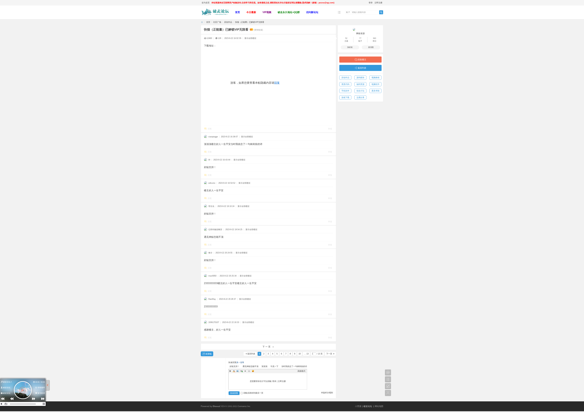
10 (300, 354)
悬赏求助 (375, 91)
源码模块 (360, 77)
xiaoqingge (213, 137)
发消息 (371, 47)
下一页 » (268, 346)
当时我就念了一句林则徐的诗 (294, 366)
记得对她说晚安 (215, 229)
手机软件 (345, 91)
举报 (330, 129)
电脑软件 (375, 84)
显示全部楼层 (250, 38)
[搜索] (381, 12)
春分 (210, 253)
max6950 (212, 276)
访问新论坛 (312, 12)
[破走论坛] (215, 17)
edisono (211, 183)
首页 (237, 12)
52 (346, 38)
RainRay (212, 299)
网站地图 (379, 406)
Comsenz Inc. (244, 406)
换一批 (239, 362)
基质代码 (345, 84)
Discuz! (217, 406)
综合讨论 (360, 91)
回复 (277, 82)
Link (241, 371)
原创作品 (228, 22)
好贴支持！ (235, 366)
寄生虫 (211, 206)
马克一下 (274, 366)
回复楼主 (362, 59)
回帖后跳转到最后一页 (253, 393)
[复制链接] (258, 30)
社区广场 (217, 22)
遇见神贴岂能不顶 (250, 366)
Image (237, 371)
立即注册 (378, 3)
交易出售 (360, 97)
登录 (371, 3)
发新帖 (208, 354)
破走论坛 (202, 22)
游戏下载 (345, 97)
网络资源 (360, 33)
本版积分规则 (327, 392)
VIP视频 (266, 12)
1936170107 (213, 322)
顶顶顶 (264, 366)
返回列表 (251, 354)
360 (374, 38)
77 (360, 38)
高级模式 (301, 371)
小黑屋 (358, 406)
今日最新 (251, 12)
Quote (245, 371)
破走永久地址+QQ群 (289, 12)
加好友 (350, 47)
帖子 (348, 12)
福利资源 (360, 84)
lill (209, 160)
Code (249, 371)
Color (233, 371)
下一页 (329, 354)
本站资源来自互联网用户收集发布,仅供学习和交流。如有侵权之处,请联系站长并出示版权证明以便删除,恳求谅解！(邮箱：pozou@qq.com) (272, 3)
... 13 (306, 354)
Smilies (252, 371)
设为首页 (206, 3)
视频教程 (375, 77)
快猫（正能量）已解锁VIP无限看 (249, 22)
